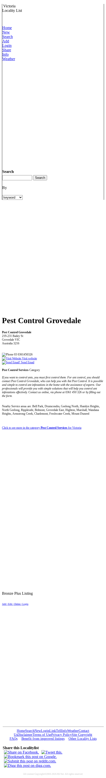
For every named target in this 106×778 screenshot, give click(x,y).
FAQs (14, 739)
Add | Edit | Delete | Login (15, 604)
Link (52, 731)
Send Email (27, 362)
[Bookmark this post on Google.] (30, 757)
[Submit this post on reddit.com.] (30, 761)
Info (5, 54)
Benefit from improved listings (43, 739)
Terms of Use (42, 735)
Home (7, 28)
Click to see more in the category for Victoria (41, 427)
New (6, 32)
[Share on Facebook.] (21, 752)
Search (7, 37)
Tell (58, 731)
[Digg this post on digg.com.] (27, 765)
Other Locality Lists (83, 739)
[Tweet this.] (52, 752)
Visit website (29, 358)
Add (5, 41)
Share (6, 50)
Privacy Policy (61, 735)
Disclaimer (25, 735)
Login (7, 45)
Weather (8, 59)
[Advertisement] (53, 114)
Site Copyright (82, 735)
